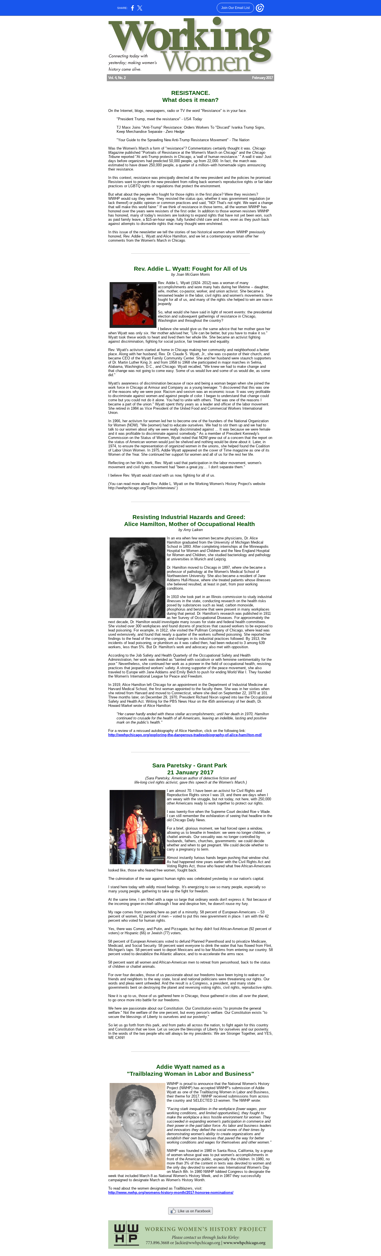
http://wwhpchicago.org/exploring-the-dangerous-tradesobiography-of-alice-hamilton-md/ (185, 735)
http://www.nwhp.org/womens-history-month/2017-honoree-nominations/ (170, 1192)
